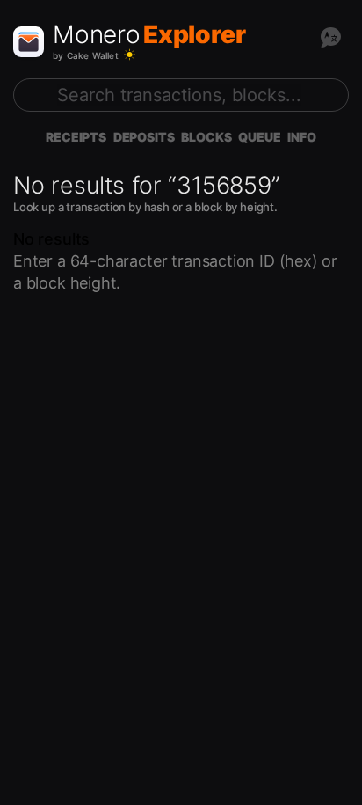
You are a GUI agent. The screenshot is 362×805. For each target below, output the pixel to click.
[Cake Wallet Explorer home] (28, 41)
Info (301, 136)
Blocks (206, 136)
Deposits (144, 136)
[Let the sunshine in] (129, 55)
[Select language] (330, 36)
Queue (259, 136)
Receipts (76, 136)
